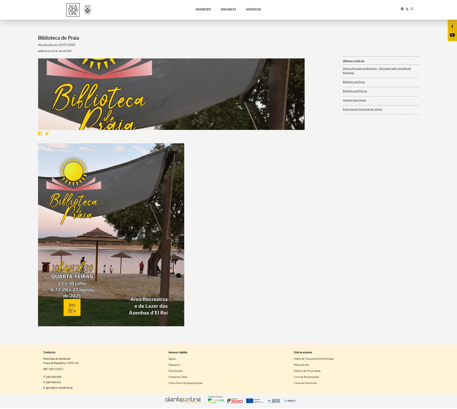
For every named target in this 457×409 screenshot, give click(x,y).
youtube (450, 38)
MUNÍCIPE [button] (203, 9)
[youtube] (452, 35)
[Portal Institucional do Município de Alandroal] (88, 10)
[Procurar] (412, 9)
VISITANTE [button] (228, 9)
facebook (450, 30)
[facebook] (452, 26)
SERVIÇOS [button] (253, 9)
